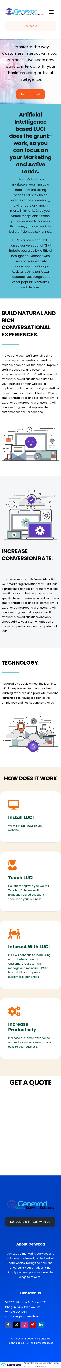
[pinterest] (32, 1325)
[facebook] (8, 1325)
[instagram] (24, 1325)
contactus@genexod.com (22, 1316)
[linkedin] (41, 1325)
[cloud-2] (24, 9)
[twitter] (16, 1325)
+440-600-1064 (16, 1312)
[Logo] (30, 1201)
